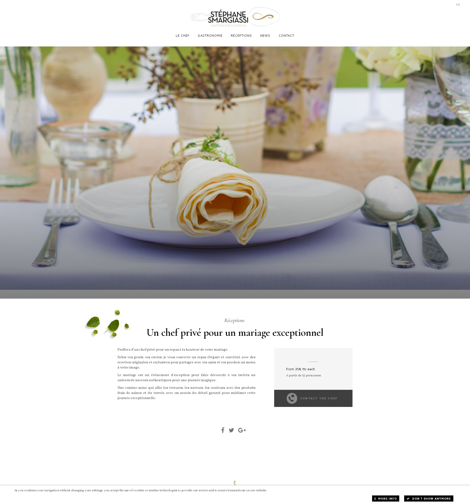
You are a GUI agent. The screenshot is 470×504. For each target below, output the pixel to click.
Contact (286, 35)
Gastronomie (210, 35)
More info (387, 498)
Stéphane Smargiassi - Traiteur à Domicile (235, 17)
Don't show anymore (431, 498)
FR (458, 5)
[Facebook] (223, 430)
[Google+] (242, 430)
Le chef (183, 35)
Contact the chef (319, 398)
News (265, 35)
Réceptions (241, 35)
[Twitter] (231, 430)
